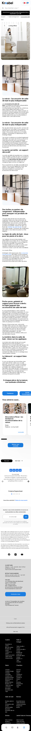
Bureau (18, 697)
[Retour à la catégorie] (4, 25)
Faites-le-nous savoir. (21, 500)
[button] (15, 594)
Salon (7, 665)
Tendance (10, 393)
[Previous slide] (2, 481)
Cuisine (7, 640)
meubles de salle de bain (15, 227)
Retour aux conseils (15, 445)
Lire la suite (21, 432)
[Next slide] (28, 481)
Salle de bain (9, 697)
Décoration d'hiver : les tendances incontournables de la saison (14, 419)
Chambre (19, 665)
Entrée (7, 715)
